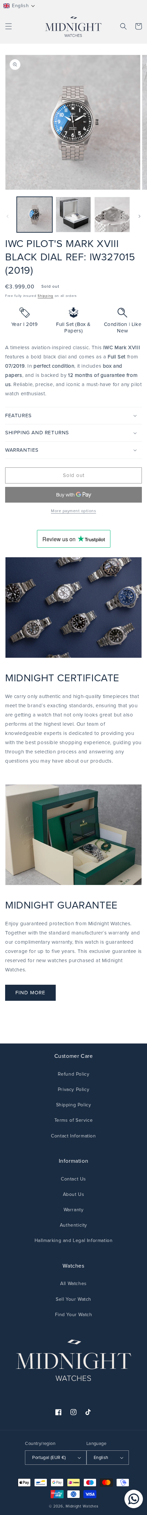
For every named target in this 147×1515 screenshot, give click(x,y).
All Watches (73, 1283)
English (101, 1458)
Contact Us (73, 1179)
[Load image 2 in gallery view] (73, 214)
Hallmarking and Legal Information (74, 1240)
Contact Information (73, 1136)
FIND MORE (30, 992)
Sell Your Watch (73, 1299)
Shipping (45, 296)
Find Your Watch (73, 1314)
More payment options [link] (73, 511)
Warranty (74, 1209)
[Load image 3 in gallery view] (112, 214)
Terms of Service (73, 1120)
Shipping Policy (73, 1105)
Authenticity (73, 1225)
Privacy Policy (73, 1089)
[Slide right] (139, 216)
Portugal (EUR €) (49, 1458)
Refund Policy (74, 1074)
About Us (73, 1194)
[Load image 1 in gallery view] (34, 214)
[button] (19, 6)
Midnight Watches (82, 1506)
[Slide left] (7, 216)
